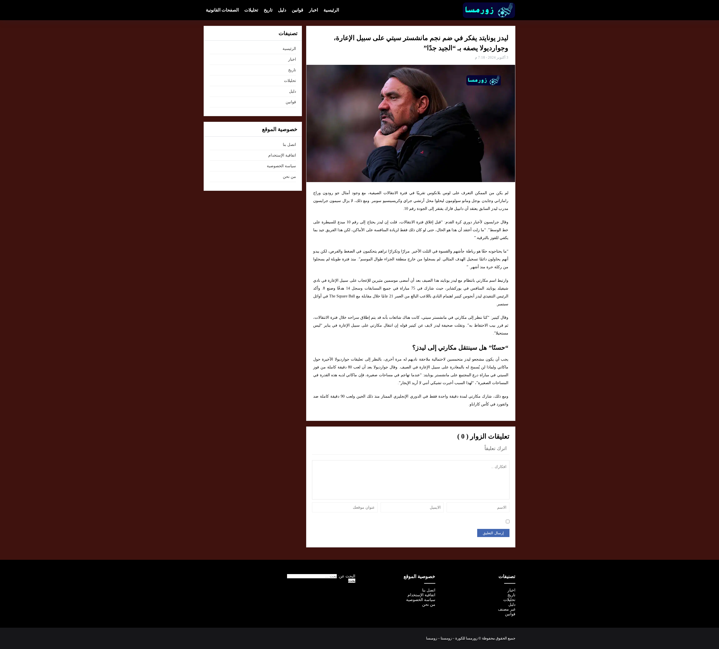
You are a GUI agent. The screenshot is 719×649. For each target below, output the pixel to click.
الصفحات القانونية (222, 10)
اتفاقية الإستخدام (282, 155)
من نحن (289, 177)
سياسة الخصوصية (281, 166)
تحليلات (251, 10)
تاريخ (268, 10)
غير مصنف (506, 609)
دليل (282, 10)
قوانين (297, 10)
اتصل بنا (289, 145)
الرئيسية (331, 10)
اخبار (313, 10)
